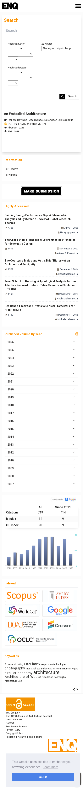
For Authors (11, 174)
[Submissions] (41, 191)
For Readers (11, 169)
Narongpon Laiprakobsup (58, 119)
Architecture (56, 668)
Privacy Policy (13, 730)
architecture (46, 672)
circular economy (19, 673)
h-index (11, 519)
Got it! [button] (43, 776)
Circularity (32, 664)
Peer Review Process (16, 726)
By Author (47, 43)
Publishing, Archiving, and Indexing (24, 737)
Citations (12, 512)
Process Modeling (14, 664)
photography (15, 668)
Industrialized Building (38, 668)
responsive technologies (54, 664)
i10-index (12, 525)
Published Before (17, 67)
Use (20, 681)
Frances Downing (18, 119)
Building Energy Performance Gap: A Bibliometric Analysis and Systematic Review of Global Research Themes (38, 219)
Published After (16, 43)
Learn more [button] (50, 767)
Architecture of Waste (23, 677)
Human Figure (70, 668)
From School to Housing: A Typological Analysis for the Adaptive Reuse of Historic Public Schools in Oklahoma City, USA (40, 285)
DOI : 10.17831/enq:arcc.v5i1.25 (27, 123)
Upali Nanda (36, 119)
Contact (10, 723)
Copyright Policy (14, 733)
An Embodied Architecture (25, 114)
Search (72, 96)
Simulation (48, 677)
